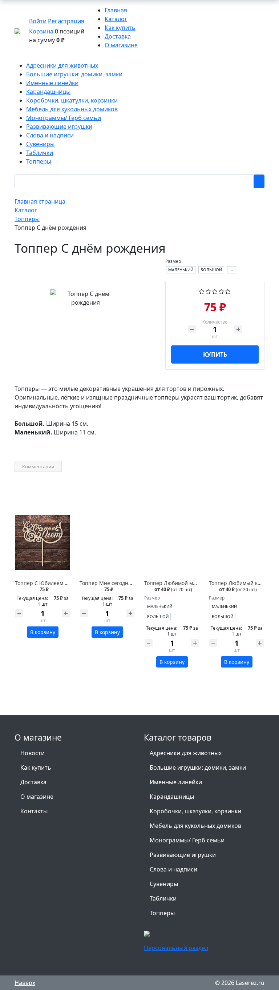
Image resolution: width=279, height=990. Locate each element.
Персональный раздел (176, 948)
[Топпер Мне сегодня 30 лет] (107, 542)
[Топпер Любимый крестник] (236, 542)
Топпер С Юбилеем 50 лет (47, 583)
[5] (228, 291)
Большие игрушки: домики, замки (198, 767)
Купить (215, 354)
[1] (202, 291)
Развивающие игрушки (183, 855)
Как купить (120, 28)
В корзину (42, 632)
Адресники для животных (186, 753)
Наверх (25, 983)
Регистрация (66, 21)
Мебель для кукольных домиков (195, 826)
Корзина (41, 31)
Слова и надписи (173, 869)
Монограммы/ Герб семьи (187, 840)
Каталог (116, 19)
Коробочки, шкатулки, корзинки (195, 811)
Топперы (162, 913)
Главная (116, 10)
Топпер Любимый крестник (243, 583)
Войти (37, 21)
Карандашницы (172, 797)
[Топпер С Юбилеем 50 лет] (42, 542)
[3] (215, 291)
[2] (208, 291)
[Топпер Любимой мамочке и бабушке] (171, 542)
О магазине (121, 45)
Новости (32, 753)
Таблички (163, 898)
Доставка (118, 36)
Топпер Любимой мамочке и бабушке (191, 583)
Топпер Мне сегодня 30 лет (114, 583)
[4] (221, 291)
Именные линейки (176, 782)
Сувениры (164, 884)
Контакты (34, 811)
